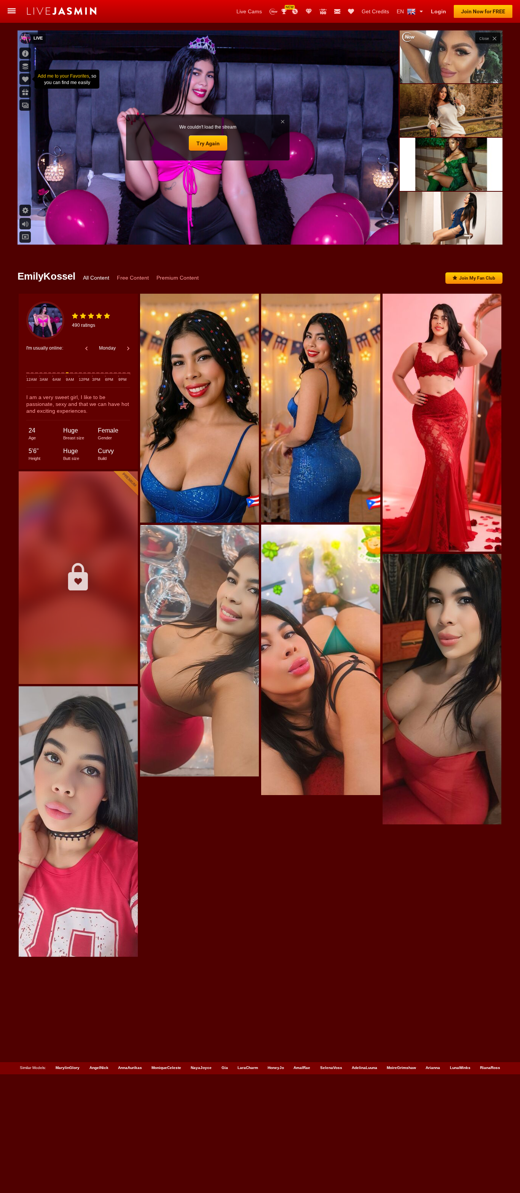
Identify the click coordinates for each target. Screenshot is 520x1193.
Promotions (295, 11)
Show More (451, 231)
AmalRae (301, 1068)
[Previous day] (86, 348)
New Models (274, 12)
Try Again (208, 143)
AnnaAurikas (130, 1068)
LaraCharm (248, 1068)
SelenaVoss (331, 1068)
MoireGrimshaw (401, 1068)
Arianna (433, 1068)
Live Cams (249, 11)
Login (438, 11)
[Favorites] (351, 11)
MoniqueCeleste (166, 1068)
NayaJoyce (201, 1068)
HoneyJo (276, 1068)
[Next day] (128, 348)
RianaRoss (490, 1068)
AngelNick (98, 1068)
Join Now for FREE (483, 11)
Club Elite (309, 11)
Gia (225, 1068)
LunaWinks (460, 1068)
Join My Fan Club (477, 278)
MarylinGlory (68, 1068)
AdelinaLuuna (364, 1068)
